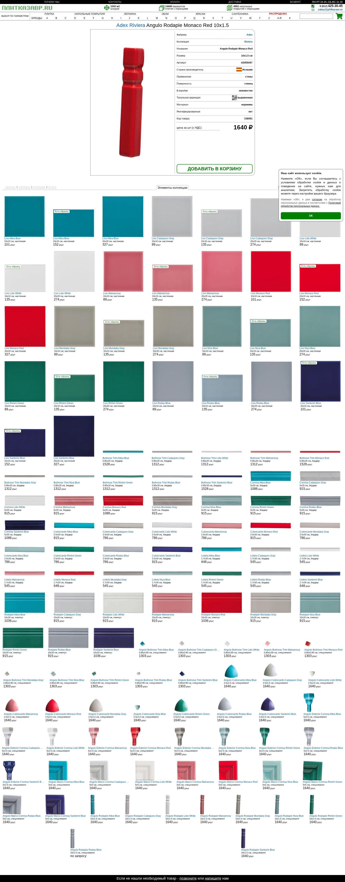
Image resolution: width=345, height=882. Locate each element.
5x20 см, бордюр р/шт (260, 485)
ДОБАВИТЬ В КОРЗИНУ (215, 168)
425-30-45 (331, 6)
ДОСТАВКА (234, 2)
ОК (311, 215)
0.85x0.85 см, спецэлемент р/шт (156, 653)
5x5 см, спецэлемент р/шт (66, 785)
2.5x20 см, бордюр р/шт (66, 535)
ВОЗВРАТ (295, 2)
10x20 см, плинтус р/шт (14, 617)
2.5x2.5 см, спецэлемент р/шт (240, 683)
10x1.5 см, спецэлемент (85, 853)
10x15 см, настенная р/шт (63, 241)
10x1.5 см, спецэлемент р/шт (105, 819)
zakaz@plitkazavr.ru (330, 9)
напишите (213, 878)
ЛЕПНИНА (130, 14)
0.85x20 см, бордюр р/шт (116, 461)
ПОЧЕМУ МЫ (51, 2)
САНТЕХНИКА (240, 14)
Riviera (248, 41)
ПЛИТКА (49, 14)
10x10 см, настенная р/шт (15, 241)
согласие (317, 199)
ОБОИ (165, 14)
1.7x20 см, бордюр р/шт (210, 559)
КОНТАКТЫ (114, 2)
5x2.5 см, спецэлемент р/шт (322, 717)
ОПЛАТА (175, 2)
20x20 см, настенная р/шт (113, 241)
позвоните (188, 878)
